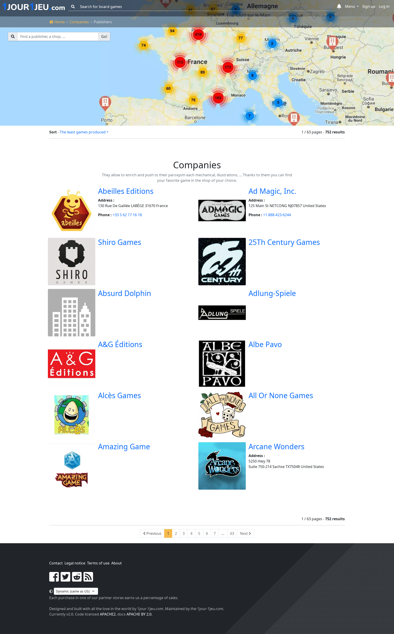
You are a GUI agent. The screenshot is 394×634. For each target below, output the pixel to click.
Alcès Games (119, 395)
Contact (56, 563)
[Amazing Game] (72, 466)
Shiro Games (119, 242)
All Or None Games (281, 395)
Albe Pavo (265, 344)
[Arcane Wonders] (222, 466)
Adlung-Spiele (272, 293)
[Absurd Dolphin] (72, 312)
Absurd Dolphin (124, 293)
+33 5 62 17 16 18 (127, 214)
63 (232, 533)
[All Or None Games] (222, 415)
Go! (104, 36)
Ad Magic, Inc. (272, 191)
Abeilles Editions (125, 191)
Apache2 (108, 614)
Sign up (368, 6)
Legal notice (75, 563)
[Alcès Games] (72, 415)
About (116, 563)
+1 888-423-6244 (277, 214)
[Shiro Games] (72, 261)
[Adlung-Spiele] (222, 312)
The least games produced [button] (83, 132)
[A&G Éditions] (72, 363)
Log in (384, 6)
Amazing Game (124, 446)
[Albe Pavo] (222, 363)
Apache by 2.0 (139, 614)
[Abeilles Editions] (72, 210)
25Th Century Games (284, 242)
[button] (339, 6)
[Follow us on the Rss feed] (88, 579)
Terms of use (98, 563)
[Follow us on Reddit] (77, 579)
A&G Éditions (120, 344)
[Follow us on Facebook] (54, 579)
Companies (79, 21)
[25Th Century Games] (222, 261)
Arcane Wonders (276, 446)
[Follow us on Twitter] (65, 579)
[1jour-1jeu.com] (34, 6)
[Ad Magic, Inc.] (222, 210)
